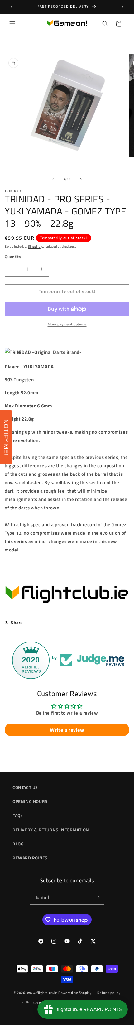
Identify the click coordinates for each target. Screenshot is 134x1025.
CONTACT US (25, 787)
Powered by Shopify (75, 992)
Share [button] (17, 622)
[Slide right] (81, 179)
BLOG (18, 843)
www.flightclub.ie (42, 992)
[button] (12, 24)
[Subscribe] (97, 897)
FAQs (17, 815)
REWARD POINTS (30, 857)
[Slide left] (53, 179)
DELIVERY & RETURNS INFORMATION (50, 829)
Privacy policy (37, 1002)
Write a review (67, 730)
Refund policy (108, 992)
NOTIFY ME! (6, 437)
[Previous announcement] (11, 7)
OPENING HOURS (30, 801)
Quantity (13, 257)
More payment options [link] (67, 324)
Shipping (34, 246)
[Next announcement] (122, 7)
